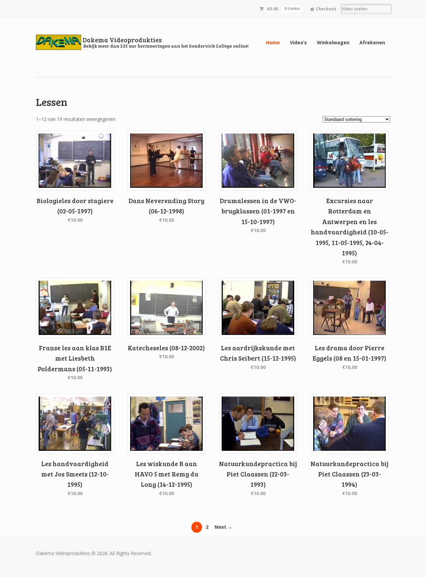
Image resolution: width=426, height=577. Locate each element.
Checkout (326, 9)
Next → (223, 527)
